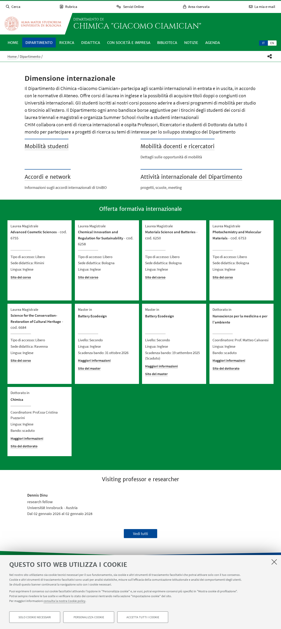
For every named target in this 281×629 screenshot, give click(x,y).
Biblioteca (167, 42)
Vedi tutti (140, 533)
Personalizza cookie (89, 617)
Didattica (90, 42)
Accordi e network (48, 177)
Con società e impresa (128, 42)
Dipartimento (38, 42)
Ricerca (66, 42)
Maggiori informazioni (94, 360)
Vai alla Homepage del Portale (32, 23)
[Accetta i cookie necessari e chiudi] (274, 561)
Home (13, 42)
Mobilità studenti (46, 146)
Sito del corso (21, 277)
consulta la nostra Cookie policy (64, 601)
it (263, 43)
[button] (270, 56)
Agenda (212, 42)
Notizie (191, 42)
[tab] (263, 43)
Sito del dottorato (226, 368)
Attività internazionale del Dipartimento (191, 177)
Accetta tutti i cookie (142, 617)
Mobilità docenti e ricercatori (177, 146)
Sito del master (89, 368)
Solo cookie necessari (34, 617)
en (272, 43)
